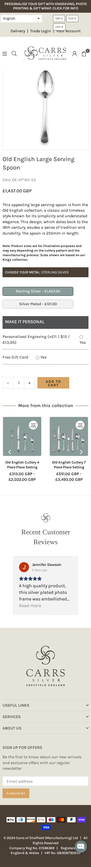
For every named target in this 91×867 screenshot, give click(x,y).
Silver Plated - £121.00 (38, 304)
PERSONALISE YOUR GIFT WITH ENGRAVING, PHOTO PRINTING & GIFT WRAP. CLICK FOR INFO (46, 6)
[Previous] (10, 452)
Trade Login (41, 30)
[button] (83, 53)
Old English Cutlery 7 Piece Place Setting (46, 465)
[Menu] (4, 53)
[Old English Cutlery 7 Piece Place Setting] (46, 436)
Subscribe (16, 793)
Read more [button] (30, 605)
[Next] (81, 452)
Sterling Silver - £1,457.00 (38, 291)
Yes (83, 342)
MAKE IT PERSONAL (24, 321)
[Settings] (74, 53)
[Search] (14, 53)
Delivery (18, 30)
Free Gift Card (15, 357)
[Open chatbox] (81, 850)
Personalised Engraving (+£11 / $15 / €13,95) (36, 339)
